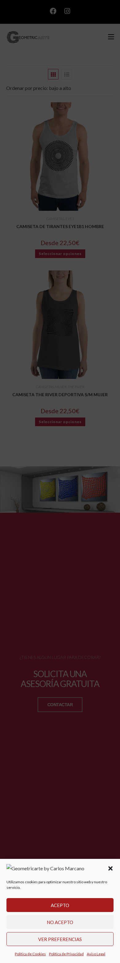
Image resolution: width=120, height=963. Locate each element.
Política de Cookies (30, 954)
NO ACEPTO (60, 922)
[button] (110, 868)
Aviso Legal (96, 954)
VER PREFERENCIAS (60, 939)
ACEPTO (60, 905)
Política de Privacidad (66, 954)
